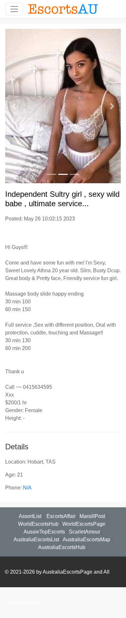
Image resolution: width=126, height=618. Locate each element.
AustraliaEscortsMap (86, 539)
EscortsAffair (60, 516)
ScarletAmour (84, 531)
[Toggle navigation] (14, 9)
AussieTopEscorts (44, 531)
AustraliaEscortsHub (61, 547)
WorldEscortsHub (38, 524)
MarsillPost (92, 516)
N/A (27, 487)
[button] (14, 106)
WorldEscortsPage (83, 524)
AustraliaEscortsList (36, 539)
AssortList (30, 516)
